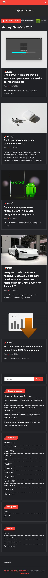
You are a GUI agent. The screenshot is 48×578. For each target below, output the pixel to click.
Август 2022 (9, 455)
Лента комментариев (12, 542)
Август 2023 (9, 451)
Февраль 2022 (9, 477)
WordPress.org (9, 546)
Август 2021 (9, 490)
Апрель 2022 (9, 468)
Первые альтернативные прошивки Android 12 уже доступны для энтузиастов (19, 211)
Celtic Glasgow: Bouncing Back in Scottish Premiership (19, 409)
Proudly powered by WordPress (15, 571)
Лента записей (9, 538)
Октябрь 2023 (9, 443)
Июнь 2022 (8, 460)
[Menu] (3, 2)
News (6, 511)
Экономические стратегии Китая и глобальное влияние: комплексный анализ (22, 423)
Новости (9, 71)
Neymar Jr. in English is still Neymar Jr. (18, 396)
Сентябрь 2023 (10, 447)
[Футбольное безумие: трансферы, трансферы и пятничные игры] (33, 21)
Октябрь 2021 (9, 481)
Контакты (7, 562)
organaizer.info (24, 10)
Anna (5, 86)
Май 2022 (8, 464)
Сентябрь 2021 (10, 485)
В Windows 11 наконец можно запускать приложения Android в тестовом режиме (23, 78)
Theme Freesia (24, 573)
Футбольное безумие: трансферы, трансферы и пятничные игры (22, 416)
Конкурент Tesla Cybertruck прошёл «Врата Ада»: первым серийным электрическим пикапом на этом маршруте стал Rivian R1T (22, 279)
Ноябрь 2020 (9, 494)
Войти (6, 533)
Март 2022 (8, 473)
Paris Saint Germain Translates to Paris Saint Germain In (23, 402)
